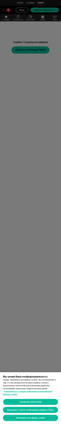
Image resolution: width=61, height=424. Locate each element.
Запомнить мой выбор (30, 402)
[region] (30, 398)
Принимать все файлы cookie (30, 418)
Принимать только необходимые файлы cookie (30, 410)
